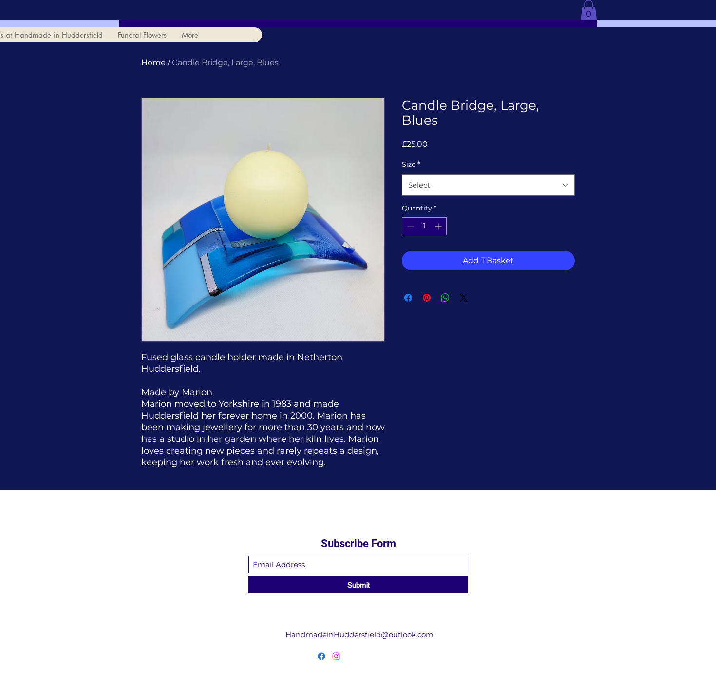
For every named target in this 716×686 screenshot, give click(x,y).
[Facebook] (321, 656)
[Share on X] (464, 298)
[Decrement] (409, 226)
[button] (588, 10)
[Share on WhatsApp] (445, 298)
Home (153, 62)
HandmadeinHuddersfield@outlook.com (359, 634)
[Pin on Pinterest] (427, 298)
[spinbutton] (424, 226)
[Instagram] (336, 656)
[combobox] (488, 185)
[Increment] (439, 226)
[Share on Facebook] (408, 298)
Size (411, 164)
